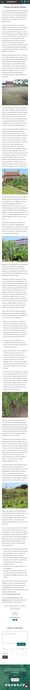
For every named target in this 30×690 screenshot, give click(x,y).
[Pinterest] (16, 620)
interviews (22, 606)
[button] (26, 686)
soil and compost (15, 609)
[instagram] (9, 685)
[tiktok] (21, 685)
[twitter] (15, 685)
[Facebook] (14, 620)
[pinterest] (18, 685)
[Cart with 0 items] (28, 1)
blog (6, 606)
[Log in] (22, 2)
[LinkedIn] (24, 685)
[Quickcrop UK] (11, 2)
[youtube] (12, 685)
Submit (5, 657)
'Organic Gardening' (12, 598)
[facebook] (6, 685)
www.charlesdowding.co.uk (13, 594)
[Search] (25, 2)
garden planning (13, 606)
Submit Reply (21, 644)
